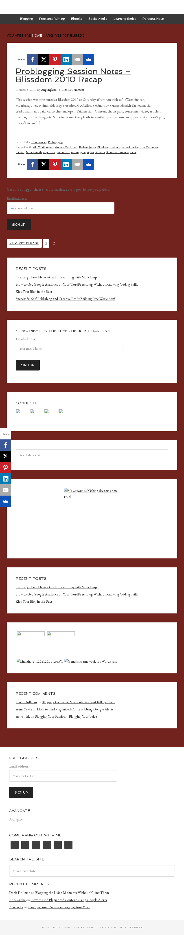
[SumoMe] (88, 59)
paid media (63, 152)
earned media (130, 147)
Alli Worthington (43, 147)
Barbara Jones (87, 147)
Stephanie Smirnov (117, 152)
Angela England (92, 6)
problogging (78, 152)
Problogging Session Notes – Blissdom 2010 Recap (73, 75)
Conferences (38, 142)
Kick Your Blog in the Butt (34, 291)
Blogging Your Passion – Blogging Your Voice (66, 716)
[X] (43, 59)
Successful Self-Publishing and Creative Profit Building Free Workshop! (65, 298)
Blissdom (102, 147)
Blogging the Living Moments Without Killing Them (78, 702)
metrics (20, 152)
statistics (100, 152)
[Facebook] (32, 59)
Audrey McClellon (66, 147)
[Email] (77, 59)
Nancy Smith (34, 152)
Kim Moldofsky (149, 147)
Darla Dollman (26, 702)
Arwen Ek (23, 716)
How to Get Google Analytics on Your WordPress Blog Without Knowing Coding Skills (77, 284)
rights (90, 152)
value (133, 152)
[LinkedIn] (66, 59)
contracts (115, 147)
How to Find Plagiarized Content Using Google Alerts (75, 709)
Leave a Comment (72, 90)
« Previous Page (24, 243)
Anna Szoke (24, 709)
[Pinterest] (55, 59)
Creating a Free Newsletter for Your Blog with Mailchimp (56, 277)
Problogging (55, 142)
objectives (49, 152)
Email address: (17, 198)
